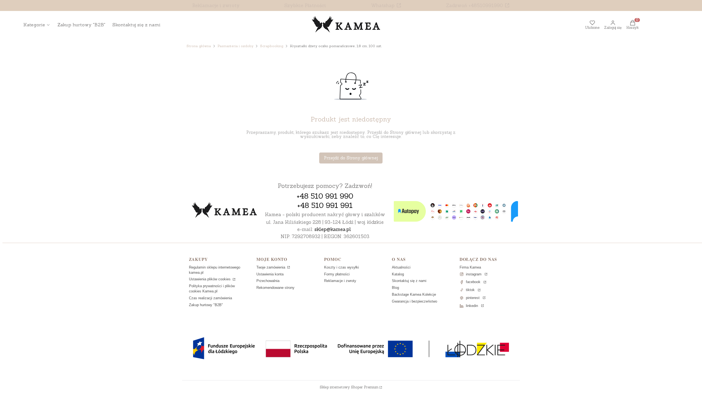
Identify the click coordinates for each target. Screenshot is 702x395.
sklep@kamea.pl (333, 229)
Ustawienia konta (270, 274)
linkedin (472, 306)
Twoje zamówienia (271, 267)
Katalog (398, 274)
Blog (395, 288)
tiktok (470, 290)
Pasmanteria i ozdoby (235, 46)
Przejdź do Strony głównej (351, 157)
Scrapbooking (271, 46)
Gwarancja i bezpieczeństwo (414, 301)
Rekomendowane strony (275, 288)
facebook (473, 282)
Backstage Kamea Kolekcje (414, 294)
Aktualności (401, 267)
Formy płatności (337, 274)
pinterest (473, 298)
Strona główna (198, 46)
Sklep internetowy (349, 387)
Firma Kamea (470, 267)
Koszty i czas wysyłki (341, 267)
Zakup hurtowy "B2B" (206, 305)
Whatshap (383, 5)
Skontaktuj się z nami (409, 281)
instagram (474, 274)
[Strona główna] (224, 211)
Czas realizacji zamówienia (210, 298)
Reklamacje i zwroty (216, 5)
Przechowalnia (267, 281)
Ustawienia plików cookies (210, 279)
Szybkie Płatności (305, 5)
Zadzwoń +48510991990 (474, 5)
